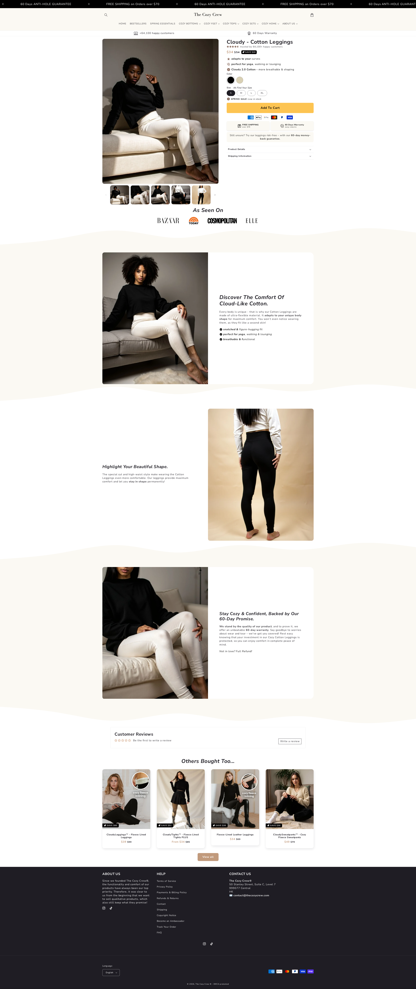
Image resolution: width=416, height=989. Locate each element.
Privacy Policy (165, 886)
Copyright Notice (166, 915)
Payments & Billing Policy (172, 892)
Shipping (162, 909)
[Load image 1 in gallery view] (119, 194)
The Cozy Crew (202, 984)
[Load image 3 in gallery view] (160, 194)
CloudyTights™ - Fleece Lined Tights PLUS (181, 836)
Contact (161, 904)
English (109, 972)
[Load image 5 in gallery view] (201, 194)
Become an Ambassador (170, 921)
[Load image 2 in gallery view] (140, 194)
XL (262, 93)
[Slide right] (215, 194)
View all (208, 857)
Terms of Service (166, 881)
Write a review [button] (290, 741)
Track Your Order (166, 926)
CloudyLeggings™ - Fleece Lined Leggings (126, 836)
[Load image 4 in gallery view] (180, 194)
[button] (106, 15)
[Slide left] (106, 194)
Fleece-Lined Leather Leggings (235, 834)
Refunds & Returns (168, 898)
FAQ (159, 932)
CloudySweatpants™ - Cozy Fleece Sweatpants (289, 836)
